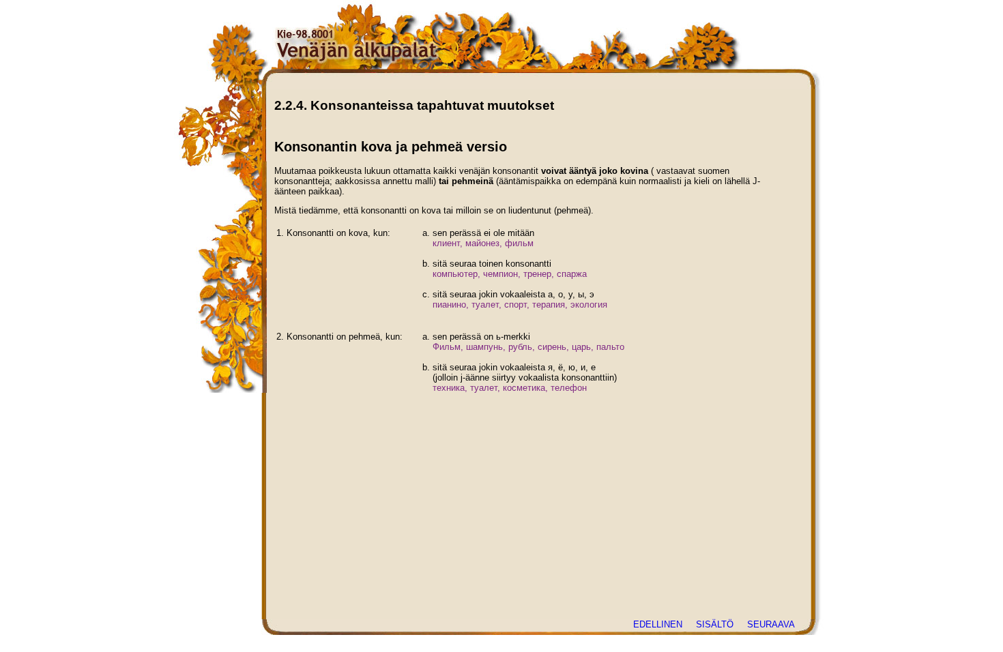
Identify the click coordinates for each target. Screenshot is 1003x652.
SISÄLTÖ (714, 624)
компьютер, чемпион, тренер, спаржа (510, 274)
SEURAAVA (771, 624)
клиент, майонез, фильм (483, 243)
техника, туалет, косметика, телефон (510, 388)
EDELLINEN (657, 624)
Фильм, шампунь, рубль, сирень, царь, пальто (528, 347)
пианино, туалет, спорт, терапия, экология (520, 304)
